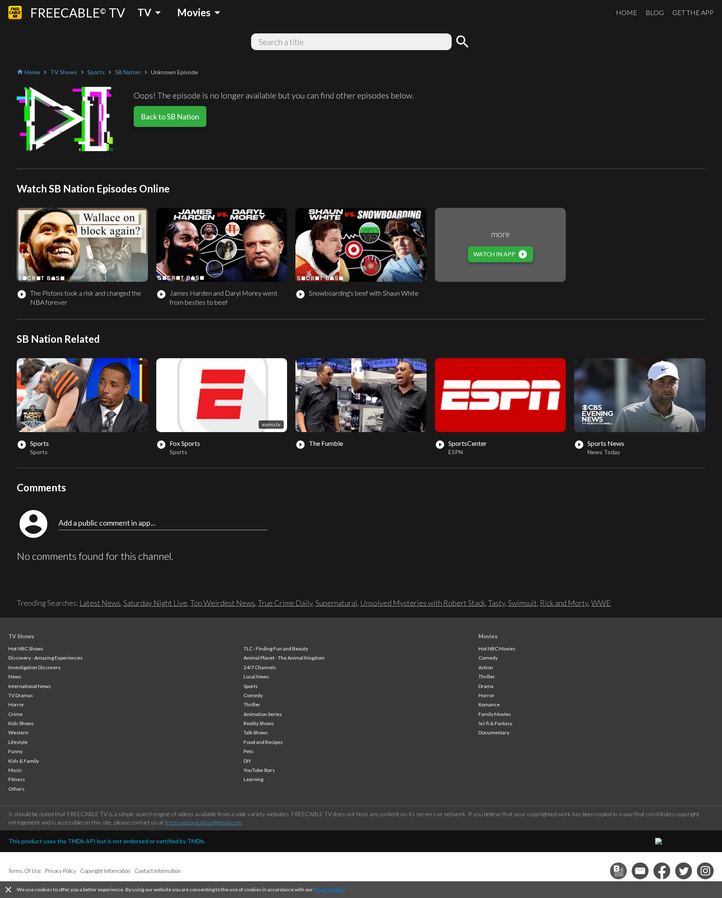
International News (29, 686)
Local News (256, 676)
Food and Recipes (263, 742)
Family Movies (494, 714)
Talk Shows (256, 732)
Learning (253, 779)
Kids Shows (21, 723)
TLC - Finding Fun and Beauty (276, 648)
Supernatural (336, 602)
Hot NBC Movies (497, 648)
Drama (485, 686)
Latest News (99, 602)
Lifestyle (18, 742)
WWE (601, 602)
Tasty (496, 602)
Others (16, 789)
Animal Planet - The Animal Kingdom (284, 658)
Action (485, 667)
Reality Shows (259, 723)
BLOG (655, 12)
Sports (251, 686)
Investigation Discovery (34, 667)
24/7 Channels (260, 667)
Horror (16, 704)
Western (18, 732)
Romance (489, 704)
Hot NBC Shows (25, 648)
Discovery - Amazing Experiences (45, 658)
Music (15, 770)
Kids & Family (23, 761)
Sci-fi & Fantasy (495, 723)
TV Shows (21, 636)
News (14, 676)
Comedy (253, 695)
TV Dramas (20, 695)
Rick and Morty (564, 602)
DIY (247, 761)
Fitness (16, 779)
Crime (15, 714)
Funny (15, 751)
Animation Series (263, 714)
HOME (626, 12)
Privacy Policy (329, 889)
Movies (488, 636)
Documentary (493, 732)
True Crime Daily (285, 602)
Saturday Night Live (155, 602)
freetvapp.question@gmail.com (203, 822)
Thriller (252, 704)
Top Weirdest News (222, 602)
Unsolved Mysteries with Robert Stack (422, 602)
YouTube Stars (259, 770)
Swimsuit (522, 602)
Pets (249, 751)
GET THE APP (693, 12)
